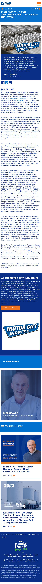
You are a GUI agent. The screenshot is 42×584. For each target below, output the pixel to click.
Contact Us (33, 535)
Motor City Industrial (18, 98)
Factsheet (5, 535)
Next (36, 9)
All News (8, 9)
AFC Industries (19, 100)
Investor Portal (19, 535)
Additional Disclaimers (31, 562)
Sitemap (20, 562)
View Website (10, 307)
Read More (7, 476)
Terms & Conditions (10, 562)
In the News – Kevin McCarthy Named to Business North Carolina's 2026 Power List (18, 469)
